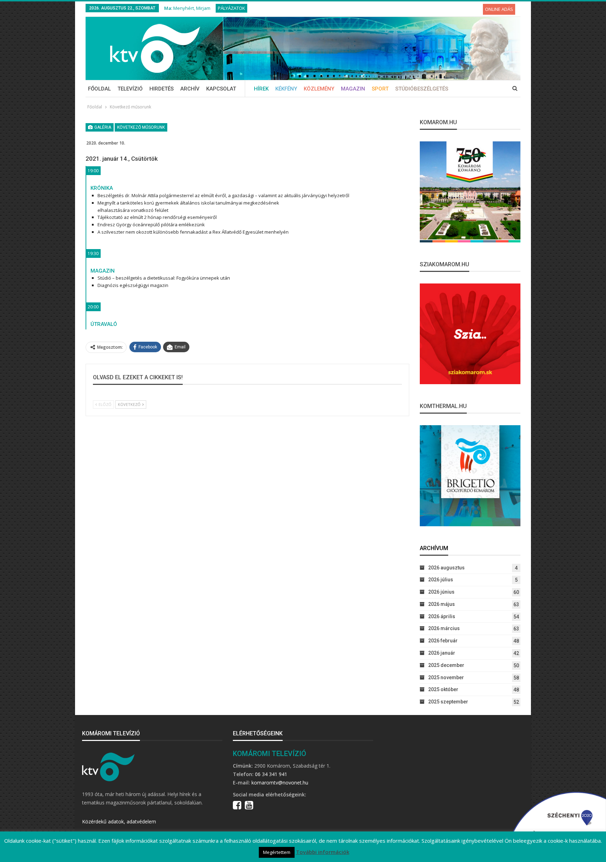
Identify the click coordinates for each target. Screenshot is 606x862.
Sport (380, 89)
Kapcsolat (221, 89)
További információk (322, 851)
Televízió (130, 89)
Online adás (499, 9)
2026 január (441, 653)
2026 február (443, 640)
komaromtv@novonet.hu (279, 782)
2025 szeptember (448, 701)
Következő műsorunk (141, 127)
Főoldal (99, 89)
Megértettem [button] (276, 852)
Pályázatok (231, 8)
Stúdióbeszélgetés (421, 89)
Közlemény (319, 89)
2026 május (441, 604)
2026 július (440, 579)
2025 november (446, 677)
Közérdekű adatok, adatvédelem (119, 821)
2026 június (441, 592)
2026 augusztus (446, 567)
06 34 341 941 (271, 774)
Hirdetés (161, 89)
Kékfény (286, 89)
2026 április (441, 616)
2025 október (443, 689)
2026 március (444, 628)
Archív (190, 89)
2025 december (446, 665)
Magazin (353, 89)
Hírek (261, 89)
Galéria (102, 127)
